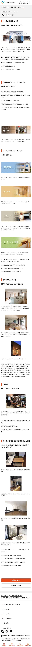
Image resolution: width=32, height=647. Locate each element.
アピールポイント (19, 7)
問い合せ (15, 585)
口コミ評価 (10, 7)
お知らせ (24, 3)
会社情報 (3, 7)
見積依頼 (16, 580)
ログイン (20, 3)
